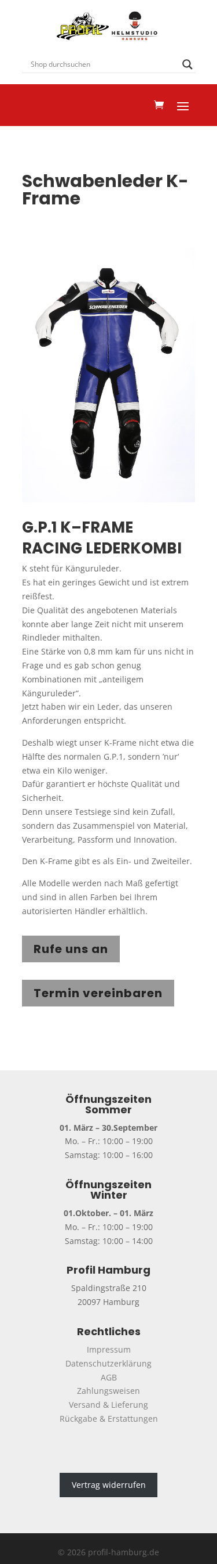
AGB (109, 1377)
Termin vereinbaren (98, 993)
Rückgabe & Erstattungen (109, 1418)
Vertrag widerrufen (109, 1485)
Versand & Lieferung (108, 1404)
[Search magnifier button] (187, 64)
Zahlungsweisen (108, 1390)
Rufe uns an (71, 949)
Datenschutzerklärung (108, 1363)
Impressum (109, 1349)
